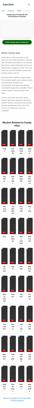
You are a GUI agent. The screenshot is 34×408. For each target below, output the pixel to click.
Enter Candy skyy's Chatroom (17, 42)
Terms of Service (17, 400)
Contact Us (15, 398)
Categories (11, 11)
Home (3, 11)
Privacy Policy (26, 398)
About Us (6, 398)
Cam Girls (8, 4)
